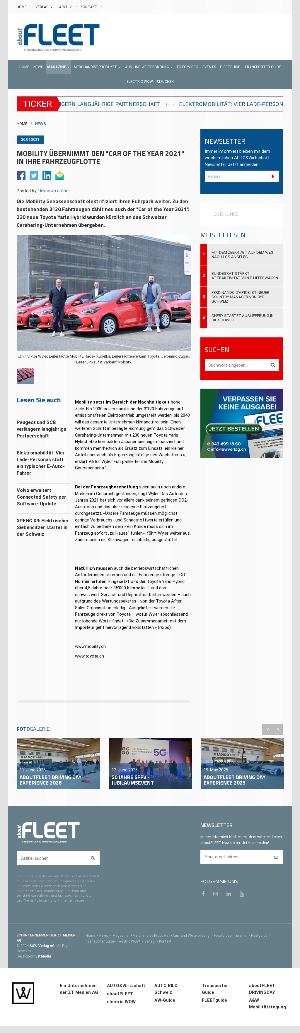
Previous (267, 729)
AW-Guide (164, 1000)
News (105, 936)
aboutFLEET (120, 993)
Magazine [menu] (120, 936)
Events (243, 936)
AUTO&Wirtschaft (126, 985)
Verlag (151, 941)
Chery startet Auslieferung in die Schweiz (243, 317)
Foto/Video (224, 936)
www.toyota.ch (89, 656)
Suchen (167, 82)
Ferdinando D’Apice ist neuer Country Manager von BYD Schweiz (240, 296)
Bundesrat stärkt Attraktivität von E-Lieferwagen (245, 275)
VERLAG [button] (42, 7)
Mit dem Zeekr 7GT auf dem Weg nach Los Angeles (242, 254)
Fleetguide (260, 936)
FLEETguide (214, 1000)
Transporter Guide (102, 941)
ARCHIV (66, 7)
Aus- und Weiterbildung (193, 936)
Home (92, 936)
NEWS (40, 123)
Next (278, 729)
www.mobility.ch (90, 646)
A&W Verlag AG (42, 946)
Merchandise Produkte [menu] (151, 936)
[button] (58, 67)
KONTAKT (89, 7)
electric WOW (131, 941)
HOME (22, 7)
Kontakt (167, 941)
